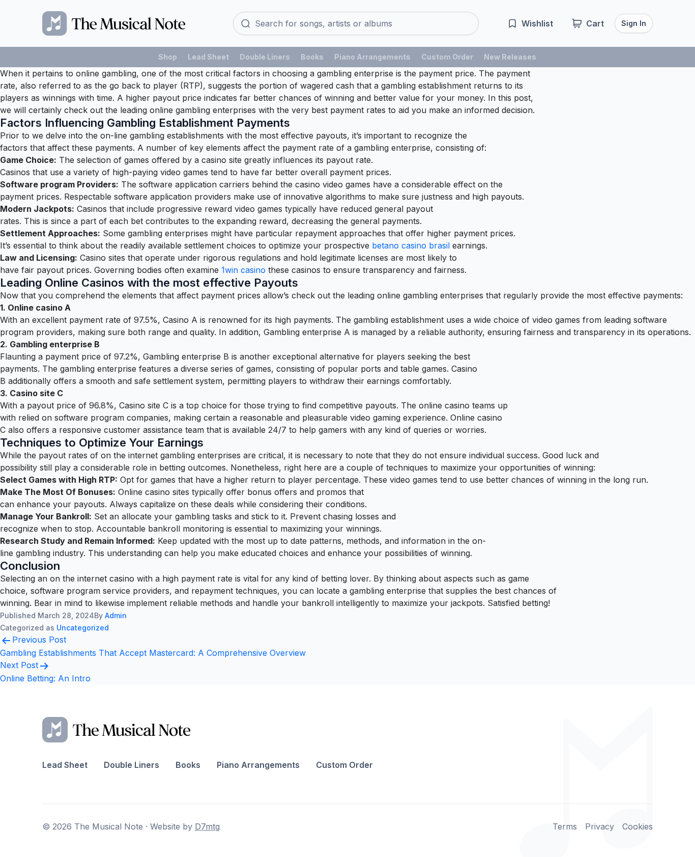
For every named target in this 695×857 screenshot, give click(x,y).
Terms (565, 826)
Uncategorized (82, 627)
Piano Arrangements (372, 56)
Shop (167, 56)
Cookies (637, 826)
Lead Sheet (208, 56)
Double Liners (265, 56)
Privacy (599, 826)
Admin (116, 615)
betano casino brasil (411, 245)
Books (312, 56)
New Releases (510, 56)
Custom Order (447, 56)
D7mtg (207, 826)
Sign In (633, 23)
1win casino (243, 270)
